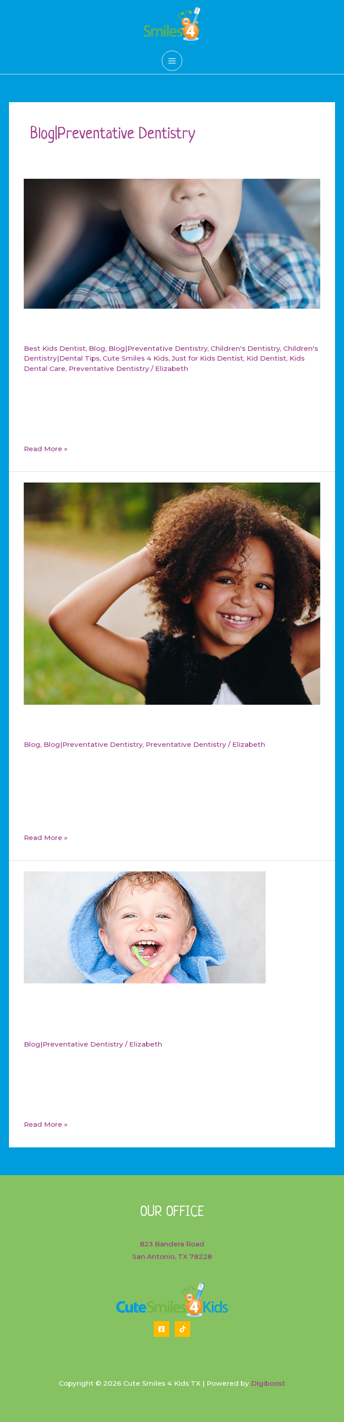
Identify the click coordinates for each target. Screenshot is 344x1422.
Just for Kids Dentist (207, 358)
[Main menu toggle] (172, 61)
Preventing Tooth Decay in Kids (116, 725)
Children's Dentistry (245, 348)
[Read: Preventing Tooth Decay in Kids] (172, 593)
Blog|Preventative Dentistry (157, 348)
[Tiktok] (182, 1329)
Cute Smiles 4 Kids (135, 358)
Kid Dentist (266, 358)
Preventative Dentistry (109, 368)
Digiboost (268, 1383)
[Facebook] (161, 1329)
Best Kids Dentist (55, 348)
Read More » (46, 450)
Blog (97, 348)
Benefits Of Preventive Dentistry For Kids (148, 329)
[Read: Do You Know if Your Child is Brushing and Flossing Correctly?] (145, 926)
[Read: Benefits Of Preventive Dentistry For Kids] (172, 243)
